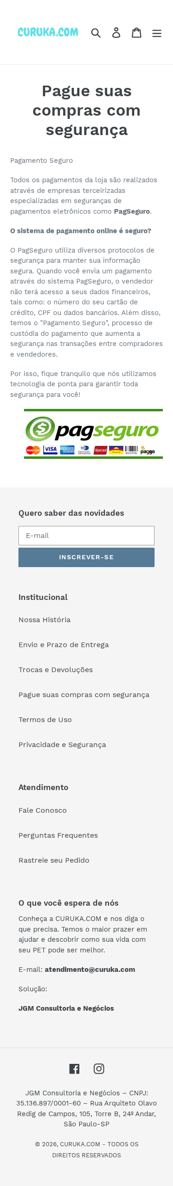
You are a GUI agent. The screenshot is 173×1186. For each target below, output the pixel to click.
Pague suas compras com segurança (83, 694)
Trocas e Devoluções (55, 669)
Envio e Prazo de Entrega (63, 644)
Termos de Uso (45, 719)
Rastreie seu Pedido (53, 860)
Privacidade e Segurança (62, 744)
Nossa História (44, 619)
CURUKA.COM (80, 1144)
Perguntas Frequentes (58, 835)
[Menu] (157, 32)
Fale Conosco (42, 810)
